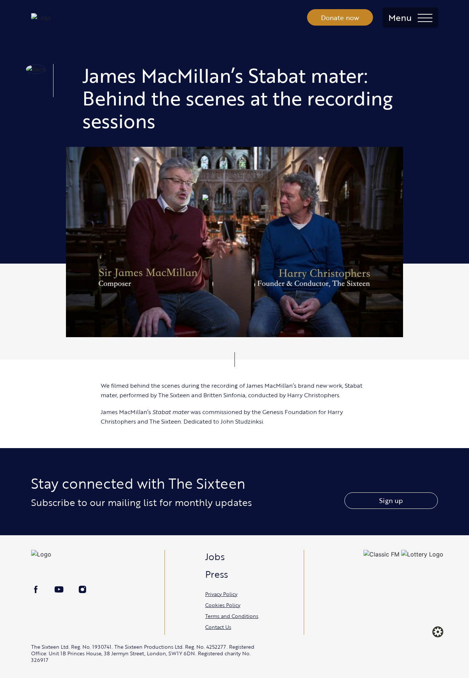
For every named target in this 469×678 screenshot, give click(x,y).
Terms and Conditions (231, 616)
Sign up (391, 500)
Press (216, 574)
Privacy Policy (221, 594)
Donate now (340, 17)
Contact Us (218, 627)
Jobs (215, 556)
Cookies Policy (222, 605)
